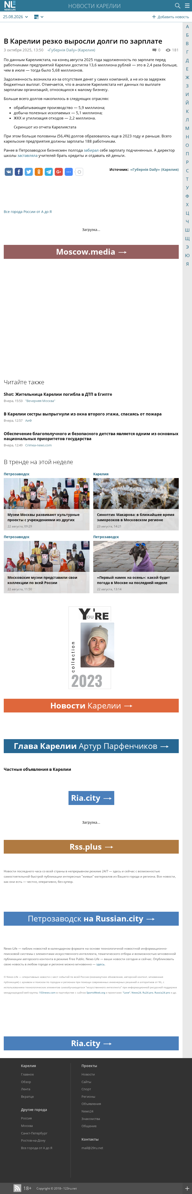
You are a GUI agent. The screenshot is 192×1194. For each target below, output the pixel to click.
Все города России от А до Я (28, 211)
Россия (26, 1118)
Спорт (86, 1089)
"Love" (126, 992)
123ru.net (70, 1188)
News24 (136, 992)
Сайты (86, 1082)
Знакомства (91, 1118)
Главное (27, 1074)
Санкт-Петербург (34, 1133)
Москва (27, 1125)
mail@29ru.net (92, 1148)
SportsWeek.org (95, 992)
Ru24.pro (147, 992)
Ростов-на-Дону (33, 1140)
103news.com (47, 992)
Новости (88, 1074)
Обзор (26, 1082)
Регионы (88, 1096)
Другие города (34, 1109)
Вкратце (27, 1096)
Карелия (28, 1065)
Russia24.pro (162, 992)
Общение (89, 1126)
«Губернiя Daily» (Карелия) (71, 49)
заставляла (28, 155)
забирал (91, 150)
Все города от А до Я (36, 1148)
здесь (100, 964)
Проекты (89, 1065)
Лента (25, 1089)
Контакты (90, 1139)
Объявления (91, 1103)
